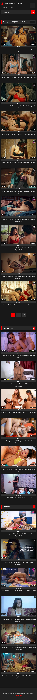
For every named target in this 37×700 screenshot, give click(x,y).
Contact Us (18, 695)
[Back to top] (31, 694)
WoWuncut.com (13, 3)
